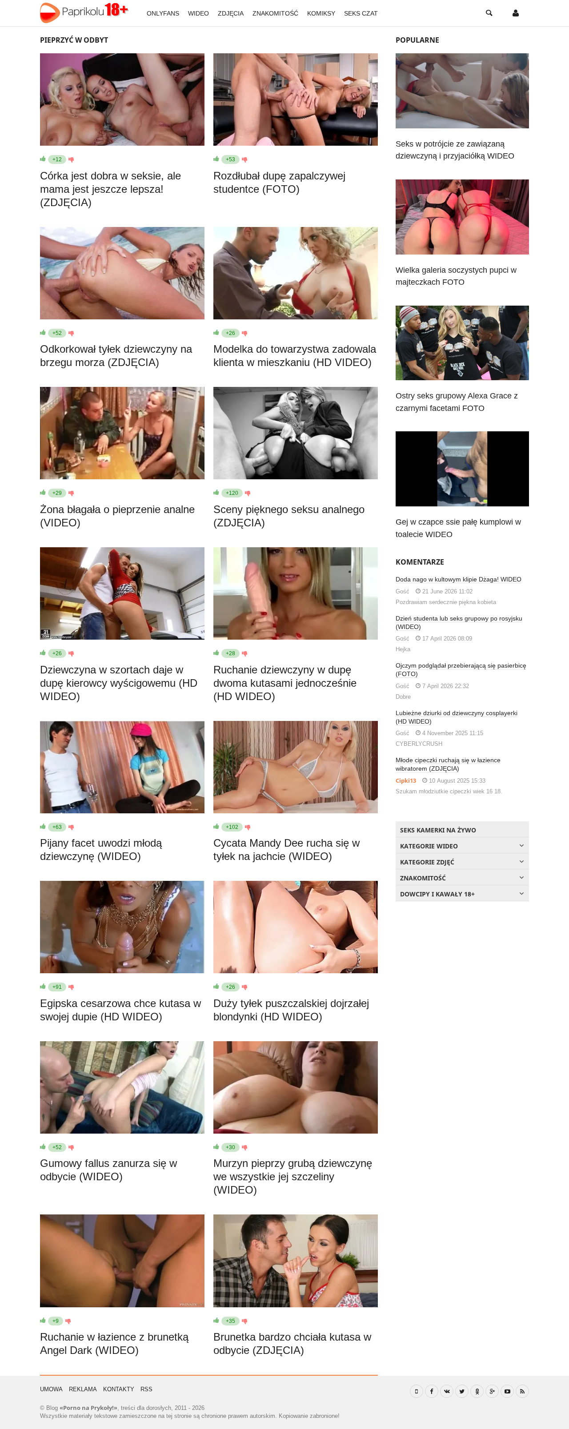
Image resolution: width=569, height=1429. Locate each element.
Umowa (51, 1389)
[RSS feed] (522, 1391)
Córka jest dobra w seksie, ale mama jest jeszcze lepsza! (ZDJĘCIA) (110, 189)
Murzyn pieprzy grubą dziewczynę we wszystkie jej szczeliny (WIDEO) (292, 1176)
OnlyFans (163, 13)
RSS (146, 1389)
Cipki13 (406, 780)
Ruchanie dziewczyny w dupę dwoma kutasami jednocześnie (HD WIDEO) (285, 683)
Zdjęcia (231, 13)
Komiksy (321, 13)
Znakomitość (275, 13)
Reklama (83, 1389)
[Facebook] (431, 1391)
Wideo (198, 13)
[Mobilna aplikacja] (416, 1391)
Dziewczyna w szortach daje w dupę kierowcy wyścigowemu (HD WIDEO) (118, 683)
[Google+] (492, 1391)
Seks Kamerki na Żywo (438, 830)
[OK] (477, 1391)
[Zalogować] (515, 13)
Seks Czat (361, 13)
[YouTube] (507, 1391)
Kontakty (118, 1389)
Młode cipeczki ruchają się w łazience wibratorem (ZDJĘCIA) (448, 764)
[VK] (446, 1391)
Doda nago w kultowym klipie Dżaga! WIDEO (458, 579)
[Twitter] (462, 1391)
